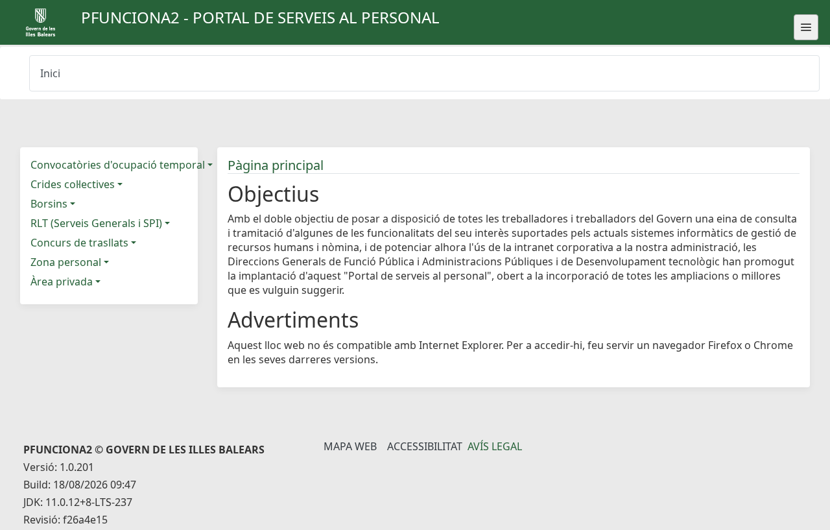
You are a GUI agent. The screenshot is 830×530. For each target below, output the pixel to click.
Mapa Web (350, 446)
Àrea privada (61, 281)
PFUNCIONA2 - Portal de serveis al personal (260, 17)
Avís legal (495, 446)
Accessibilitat (424, 446)
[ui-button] (806, 27)
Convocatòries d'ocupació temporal (117, 165)
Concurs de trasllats (79, 242)
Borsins (48, 204)
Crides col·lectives (72, 184)
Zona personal (65, 262)
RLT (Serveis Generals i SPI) (96, 223)
